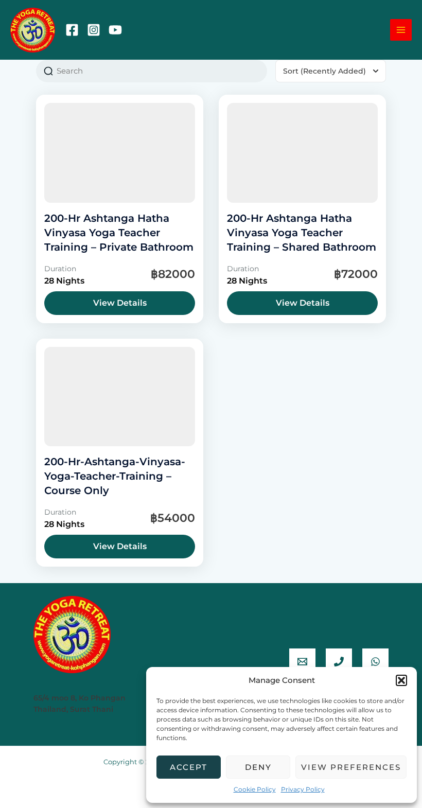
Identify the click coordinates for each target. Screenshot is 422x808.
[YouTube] (115, 30)
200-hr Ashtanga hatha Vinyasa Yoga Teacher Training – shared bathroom (301, 232)
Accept (188, 767)
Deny (258, 767)
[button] (401, 680)
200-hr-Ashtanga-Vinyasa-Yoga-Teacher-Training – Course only (114, 476)
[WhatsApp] (375, 661)
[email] (302, 661)
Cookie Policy (255, 789)
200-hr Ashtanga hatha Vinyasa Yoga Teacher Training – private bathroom (119, 232)
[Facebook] (72, 30)
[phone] (339, 661)
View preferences (351, 767)
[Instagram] (93, 30)
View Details (120, 303)
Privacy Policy (303, 789)
